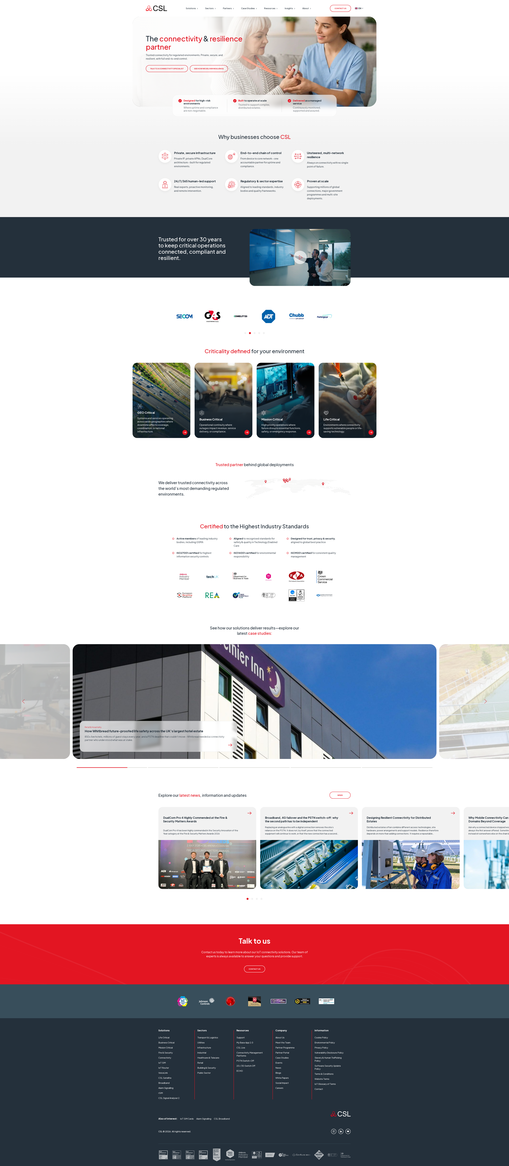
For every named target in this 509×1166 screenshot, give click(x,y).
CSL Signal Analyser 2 (168, 1098)
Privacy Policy (321, 1047)
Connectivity (164, 1057)
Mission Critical (165, 1047)
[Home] (341, 1115)
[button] (245, 333)
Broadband (164, 1082)
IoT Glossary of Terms (325, 1084)
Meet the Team (282, 1042)
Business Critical (166, 1042)
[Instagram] (333, 1131)
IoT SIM (162, 1062)
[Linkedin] (340, 1131)
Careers (279, 1088)
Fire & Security (165, 1052)
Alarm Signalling (165, 1088)
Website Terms (322, 1079)
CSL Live (240, 1047)
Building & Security (206, 1067)
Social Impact (282, 1082)
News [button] (340, 795)
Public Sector (204, 1072)
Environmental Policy (325, 1042)
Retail (200, 1062)
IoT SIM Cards (187, 1118)
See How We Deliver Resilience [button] (209, 69)
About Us (279, 1037)
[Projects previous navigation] (22, 701)
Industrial (201, 1052)
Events (278, 1062)
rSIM (160, 1093)
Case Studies (282, 1057)
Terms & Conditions (324, 1073)
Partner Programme (285, 1047)
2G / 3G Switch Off (245, 1065)
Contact (319, 1089)
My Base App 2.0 (244, 1042)
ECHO (239, 1070)
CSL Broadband (222, 1118)
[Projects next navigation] (486, 701)
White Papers (282, 1077)
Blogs (278, 1072)
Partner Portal (282, 1052)
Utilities (201, 1042)
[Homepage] (156, 8)
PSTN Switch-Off (245, 1060)
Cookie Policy (321, 1037)
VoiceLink (163, 1072)
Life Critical (163, 1037)
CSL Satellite (164, 1077)
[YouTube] (348, 1131)
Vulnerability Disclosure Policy (329, 1052)
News (278, 1067)
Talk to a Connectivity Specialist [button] (167, 69)
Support (240, 1037)
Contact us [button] (340, 8)
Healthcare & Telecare (208, 1057)
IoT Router (163, 1067)
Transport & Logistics (207, 1037)
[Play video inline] (300, 257)
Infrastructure (204, 1047)
